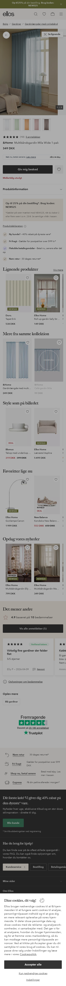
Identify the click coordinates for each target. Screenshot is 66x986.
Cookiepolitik (28, 954)
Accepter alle (33, 964)
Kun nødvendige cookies (33, 973)
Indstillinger (33, 979)
